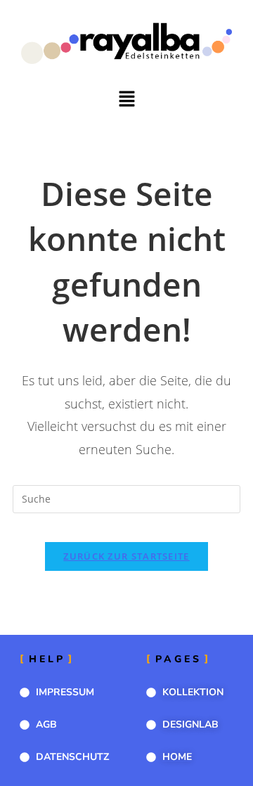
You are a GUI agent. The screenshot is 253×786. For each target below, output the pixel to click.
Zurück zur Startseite (126, 556)
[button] (126, 100)
